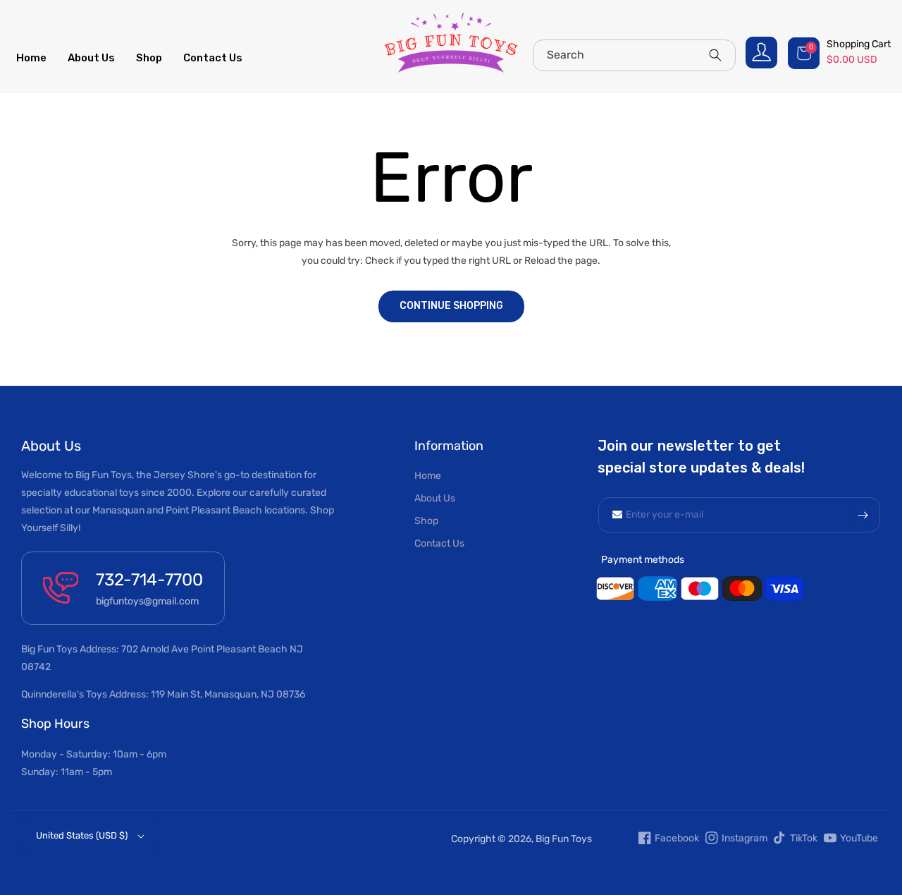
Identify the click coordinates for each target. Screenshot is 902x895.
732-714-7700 (149, 580)
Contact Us (439, 543)
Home (427, 476)
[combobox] (634, 55)
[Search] (715, 55)
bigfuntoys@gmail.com (147, 601)
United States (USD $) (82, 835)
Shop (426, 521)
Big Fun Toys (564, 839)
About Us (434, 498)
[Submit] (862, 515)
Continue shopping (451, 306)
